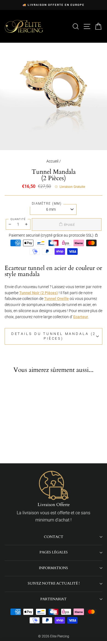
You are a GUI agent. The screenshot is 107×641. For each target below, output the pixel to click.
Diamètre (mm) (47, 203)
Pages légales (54, 552)
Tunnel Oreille (56, 298)
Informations (53, 568)
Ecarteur (80, 317)
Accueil (52, 161)
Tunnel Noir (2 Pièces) (38, 293)
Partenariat (53, 599)
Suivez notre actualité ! (54, 583)
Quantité (18, 219)
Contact (53, 536)
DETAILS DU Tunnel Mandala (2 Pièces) (53, 336)
